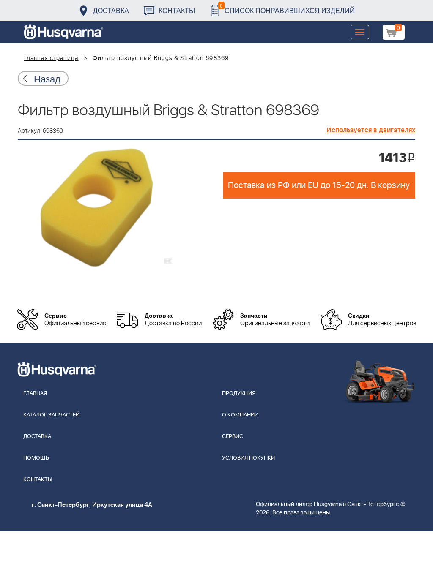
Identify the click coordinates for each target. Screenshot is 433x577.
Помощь (36, 458)
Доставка (111, 10)
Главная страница (51, 58)
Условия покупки (248, 458)
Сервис (232, 437)
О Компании (240, 415)
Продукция (238, 393)
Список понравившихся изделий (287, 8)
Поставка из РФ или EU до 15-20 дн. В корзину (319, 185)
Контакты (177, 10)
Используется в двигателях (370, 130)
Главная (35, 393)
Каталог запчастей (51, 415)
